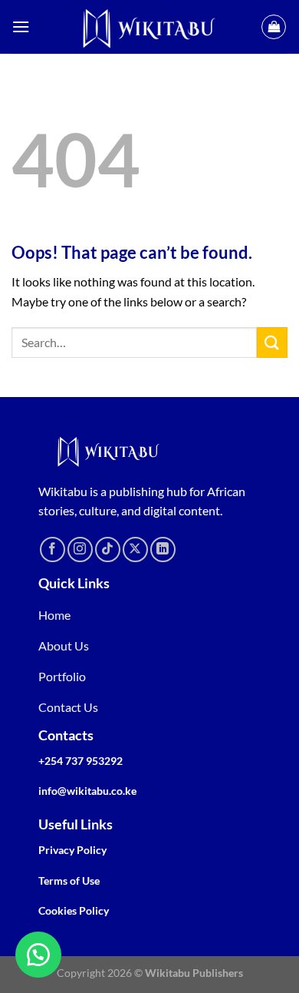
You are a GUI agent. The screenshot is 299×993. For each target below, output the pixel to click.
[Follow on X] (135, 549)
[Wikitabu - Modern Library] (149, 27)
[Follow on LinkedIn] (163, 549)
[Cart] (273, 27)
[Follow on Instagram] (80, 549)
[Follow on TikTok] (107, 549)
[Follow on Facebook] (52, 549)
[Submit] (272, 342)
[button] (38, 955)
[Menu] (21, 26)
